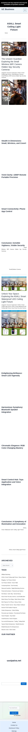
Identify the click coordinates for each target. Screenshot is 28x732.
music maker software (19, 604)
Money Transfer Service (7, 604)
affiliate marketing (5, 574)
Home (14, 722)
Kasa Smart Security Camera (19, 308)
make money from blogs (7, 599)
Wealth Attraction (20, 624)
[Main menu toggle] (25, 10)
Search (3, 681)
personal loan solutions (7, 613)
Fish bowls (4, 593)
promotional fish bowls (19, 613)
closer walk (15, 582)
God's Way (10, 593)
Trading (16, 621)
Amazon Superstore (12, 72)
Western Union (5, 629)
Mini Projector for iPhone (7, 602)
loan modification (21, 596)
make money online (19, 599)
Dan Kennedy (14, 585)
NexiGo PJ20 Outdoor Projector (9, 607)
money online (18, 602)
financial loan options (17, 591)
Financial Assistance (6, 591)
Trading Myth (22, 621)
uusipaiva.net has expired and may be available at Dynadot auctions (14, 3)
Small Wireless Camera (17, 74)
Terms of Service (10, 673)
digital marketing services (17, 588)
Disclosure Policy (14, 728)
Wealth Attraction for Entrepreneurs (10, 626)
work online (12, 629)
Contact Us (14, 725)
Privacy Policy (18, 673)
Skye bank (12, 615)
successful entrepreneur (7, 621)
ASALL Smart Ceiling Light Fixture (17, 549)
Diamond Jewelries (6, 588)
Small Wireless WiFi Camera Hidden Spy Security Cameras (14, 249)
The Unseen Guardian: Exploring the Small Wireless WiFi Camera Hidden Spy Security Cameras (11, 64)
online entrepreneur (6, 610)
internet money (17, 593)
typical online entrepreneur (8, 624)
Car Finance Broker (11, 580)
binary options (22, 577)
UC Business (7, 9)
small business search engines (9, 618)
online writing (15, 610)
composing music (5, 585)
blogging (3, 580)
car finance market (6, 582)
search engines (5, 615)
